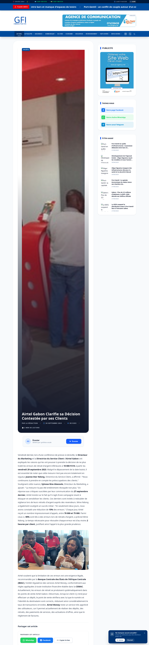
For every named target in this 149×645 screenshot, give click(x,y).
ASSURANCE (38, 34)
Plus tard (130, 640)
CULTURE (60, 34)
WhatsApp (30, 640)
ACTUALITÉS (28, 34)
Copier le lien (64, 640)
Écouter (75, 441)
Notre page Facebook (114, 110)
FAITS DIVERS (104, 34)
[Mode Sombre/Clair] (134, 34)
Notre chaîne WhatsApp (116, 117)
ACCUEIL (19, 34)
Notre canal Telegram (115, 125)
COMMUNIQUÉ (50, 34)
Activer (121, 640)
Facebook (47, 640)
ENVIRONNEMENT (91, 34)
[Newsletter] (125, 34)
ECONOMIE (69, 34)
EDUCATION (79, 34)
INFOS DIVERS (115, 34)
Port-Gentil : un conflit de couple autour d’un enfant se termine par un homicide (77, 6)
